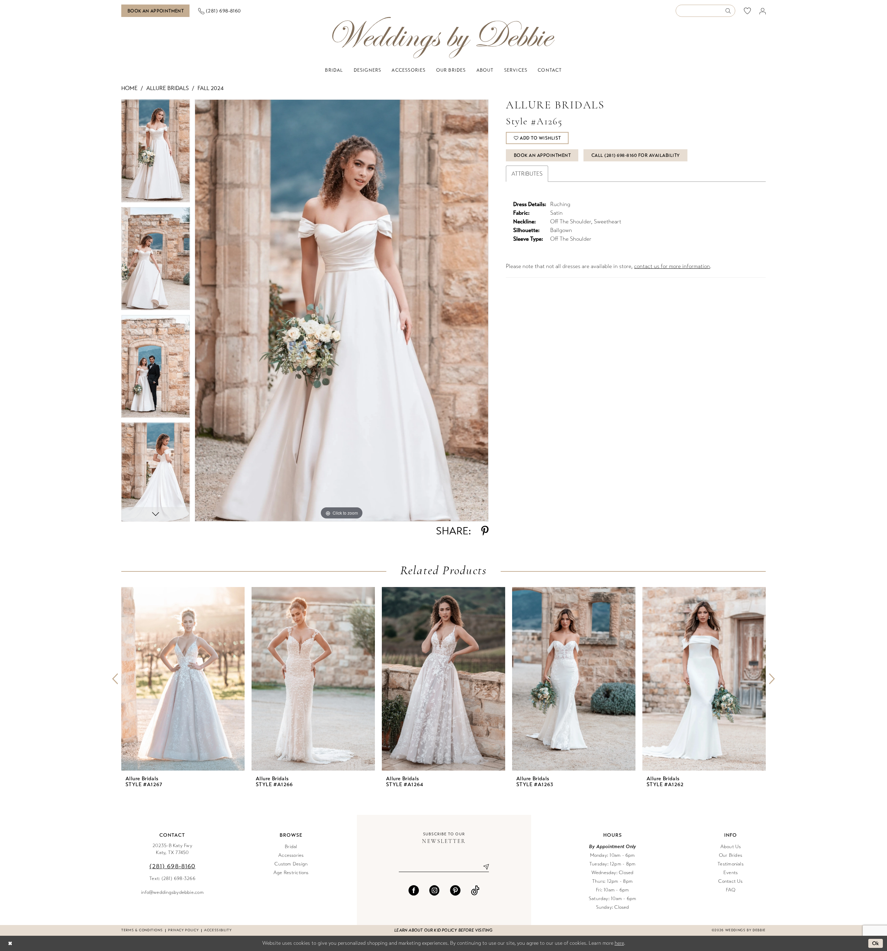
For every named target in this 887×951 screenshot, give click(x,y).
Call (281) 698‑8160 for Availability (635, 155)
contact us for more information (672, 266)
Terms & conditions (142, 930)
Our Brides (730, 855)
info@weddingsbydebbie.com (172, 892)
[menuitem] (155, 11)
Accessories (291, 855)
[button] (762, 11)
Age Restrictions (291, 873)
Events (730, 873)
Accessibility (217, 930)
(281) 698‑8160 (172, 866)
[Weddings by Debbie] (443, 37)
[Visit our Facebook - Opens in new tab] (414, 890)
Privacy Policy (183, 930)
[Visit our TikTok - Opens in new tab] (475, 890)
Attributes (527, 173)
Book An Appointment (542, 155)
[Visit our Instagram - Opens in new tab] (434, 890)
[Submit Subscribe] (483, 867)
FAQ (731, 890)
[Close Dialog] (10, 943)
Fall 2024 (210, 88)
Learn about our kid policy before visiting (443, 930)
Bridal (291, 847)
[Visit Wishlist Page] (747, 10)
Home (129, 88)
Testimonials (731, 864)
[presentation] (183, 678)
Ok (875, 943)
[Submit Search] (730, 11)
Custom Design (290, 864)
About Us (730, 847)
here (619, 943)
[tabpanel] (155, 153)
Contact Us (730, 881)
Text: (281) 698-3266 (172, 878)
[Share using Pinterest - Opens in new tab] (485, 531)
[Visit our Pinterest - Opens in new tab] (455, 890)
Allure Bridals (167, 88)
